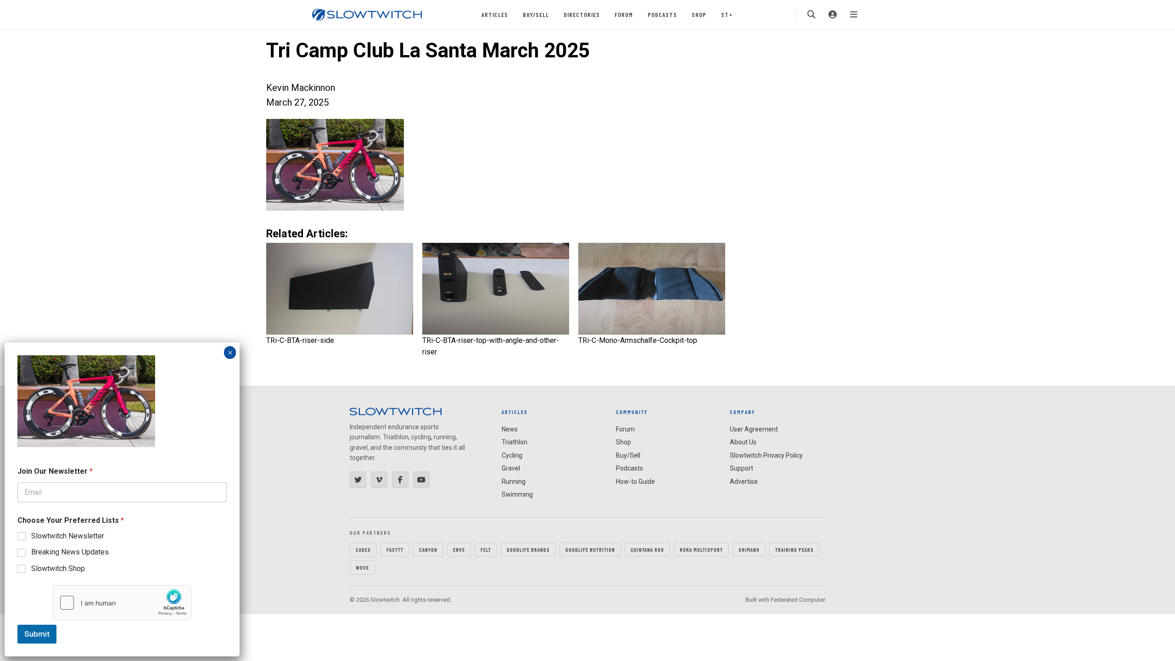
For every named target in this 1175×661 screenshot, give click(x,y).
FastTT (394, 549)
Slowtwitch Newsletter (67, 536)
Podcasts (662, 14)
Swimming (517, 494)
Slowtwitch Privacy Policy (766, 455)
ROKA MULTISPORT (701, 549)
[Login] (832, 15)
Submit (37, 634)
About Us (743, 442)
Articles (494, 14)
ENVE (459, 549)
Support (741, 468)
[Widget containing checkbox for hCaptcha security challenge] (122, 602)
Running (514, 481)
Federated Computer (798, 599)
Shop (699, 14)
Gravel (511, 468)
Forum (624, 14)
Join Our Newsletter (55, 471)
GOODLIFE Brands (528, 549)
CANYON (428, 549)
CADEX (363, 549)
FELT (486, 549)
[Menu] (854, 15)
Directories (582, 14)
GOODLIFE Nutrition (590, 549)
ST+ (727, 14)
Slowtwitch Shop (58, 568)
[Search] (811, 15)
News (510, 429)
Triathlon (514, 442)
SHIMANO (749, 549)
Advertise (744, 481)
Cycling (512, 455)
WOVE (362, 567)
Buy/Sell (536, 14)
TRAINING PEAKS (794, 549)
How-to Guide (635, 481)
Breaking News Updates (70, 552)
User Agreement (754, 429)
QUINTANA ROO (647, 549)
